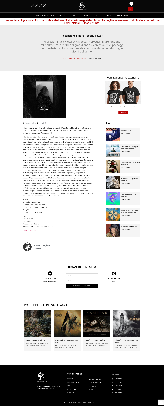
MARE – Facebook (29, 230)
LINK (113, 281)
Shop (107, 15)
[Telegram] (40, 5)
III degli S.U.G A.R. (127, 131)
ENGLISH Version (122, 15)
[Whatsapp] (44, 5)
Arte (97, 15)
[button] (131, 4)
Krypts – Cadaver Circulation (35, 340)
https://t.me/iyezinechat (50, 281)
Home (64, 58)
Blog (74, 15)
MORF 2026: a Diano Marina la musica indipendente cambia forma (130, 213)
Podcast (85, 15)
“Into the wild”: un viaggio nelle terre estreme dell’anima (129, 149)
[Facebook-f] (32, 5)
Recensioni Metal (82, 58)
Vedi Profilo (38, 248)
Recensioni (72, 58)
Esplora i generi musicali (44, 15)
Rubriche (62, 15)
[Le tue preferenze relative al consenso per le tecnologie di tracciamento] (161, 403)
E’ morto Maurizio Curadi (129, 227)
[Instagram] (36, 5)
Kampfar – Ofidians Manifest (95, 340)
